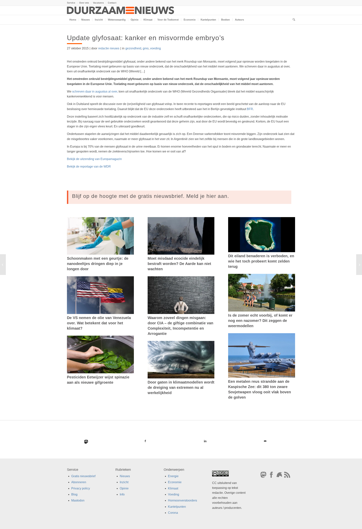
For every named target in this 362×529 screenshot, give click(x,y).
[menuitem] (72, 3)
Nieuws (125, 476)
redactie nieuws (108, 48)
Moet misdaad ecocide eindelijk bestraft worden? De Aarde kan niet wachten (179, 263)
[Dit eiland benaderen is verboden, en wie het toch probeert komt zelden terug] (261, 234)
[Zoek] (292, 19)
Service (71, 3)
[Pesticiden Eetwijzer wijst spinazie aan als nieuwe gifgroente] (100, 354)
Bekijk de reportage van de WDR (89, 166)
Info (122, 494)
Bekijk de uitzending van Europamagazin (94, 159)
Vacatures (98, 3)
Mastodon (77, 500)
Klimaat (173, 488)
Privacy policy (80, 488)
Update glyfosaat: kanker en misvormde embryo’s (145, 38)
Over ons (84, 3)
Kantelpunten (177, 506)
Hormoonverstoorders (182, 500)
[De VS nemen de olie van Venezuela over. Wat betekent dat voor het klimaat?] (100, 295)
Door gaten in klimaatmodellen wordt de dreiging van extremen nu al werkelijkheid (181, 387)
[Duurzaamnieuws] (120, 10)
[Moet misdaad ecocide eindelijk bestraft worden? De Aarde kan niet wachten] (181, 236)
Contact (112, 3)
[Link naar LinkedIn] (205, 441)
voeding (155, 48)
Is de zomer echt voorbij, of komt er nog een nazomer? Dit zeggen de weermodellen (260, 320)
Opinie (124, 488)
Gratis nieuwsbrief (83, 476)
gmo (146, 48)
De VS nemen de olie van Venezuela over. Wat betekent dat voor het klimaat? (99, 323)
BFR (250, 109)
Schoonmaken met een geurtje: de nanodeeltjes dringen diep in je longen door (97, 263)
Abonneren (78, 482)
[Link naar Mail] (265, 441)
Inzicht (124, 482)
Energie (173, 476)
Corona (173, 512)
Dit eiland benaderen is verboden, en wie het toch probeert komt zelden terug (261, 261)
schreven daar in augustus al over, (95, 91)
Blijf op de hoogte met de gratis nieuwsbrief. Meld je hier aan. (150, 196)
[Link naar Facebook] (145, 441)
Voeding (173, 494)
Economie (175, 482)
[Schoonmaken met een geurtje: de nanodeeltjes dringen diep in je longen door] (100, 236)
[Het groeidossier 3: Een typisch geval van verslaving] (3, 264)
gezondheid (133, 48)
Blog (74, 494)
